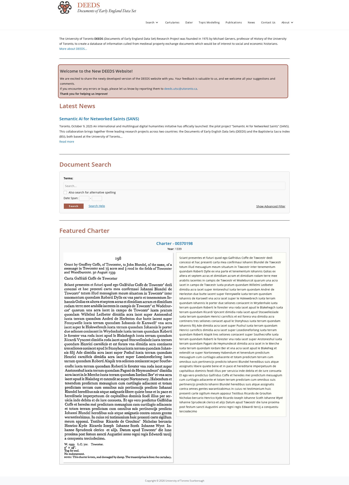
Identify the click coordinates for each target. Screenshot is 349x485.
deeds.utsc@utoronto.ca (180, 89)
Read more (66, 141)
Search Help (97, 206)
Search (73, 206)
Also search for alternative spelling (92, 192)
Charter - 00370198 (174, 243)
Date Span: (71, 198)
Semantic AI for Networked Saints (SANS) (99, 118)
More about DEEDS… (73, 49)
